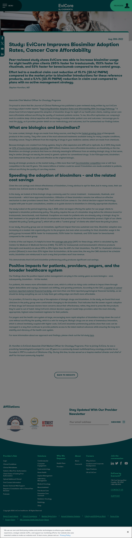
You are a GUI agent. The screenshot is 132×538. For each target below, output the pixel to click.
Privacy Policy (65, 535)
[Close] (128, 532)
